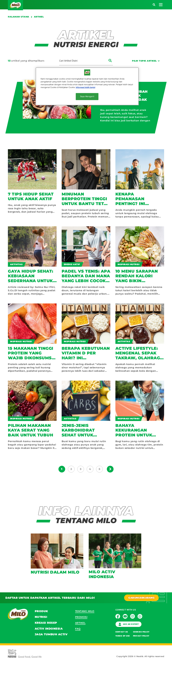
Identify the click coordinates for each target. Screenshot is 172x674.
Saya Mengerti (87, 96)
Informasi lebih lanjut (85, 87)
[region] (87, 86)
